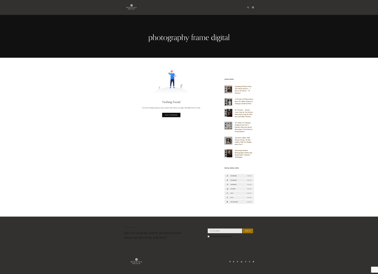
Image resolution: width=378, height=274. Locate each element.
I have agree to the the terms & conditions (221, 236)
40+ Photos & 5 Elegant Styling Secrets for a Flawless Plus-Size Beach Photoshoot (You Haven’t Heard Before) (243, 127)
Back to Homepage (171, 115)
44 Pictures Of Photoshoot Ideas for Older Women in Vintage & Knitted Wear (244, 101)
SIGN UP (248, 231)
